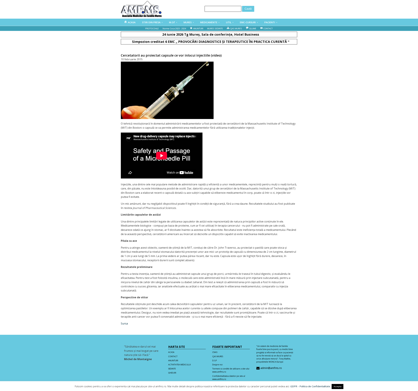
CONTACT (172, 356)
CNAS (214, 352)
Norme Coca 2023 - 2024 (174, 28)
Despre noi (217, 364)
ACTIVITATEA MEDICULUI (179, 364)
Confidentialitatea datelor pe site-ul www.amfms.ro (228, 378)
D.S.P (214, 360)
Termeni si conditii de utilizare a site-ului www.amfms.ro (230, 370)
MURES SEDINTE (215, 28)
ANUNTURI (173, 360)
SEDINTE (172, 368)
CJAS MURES (217, 356)
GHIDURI (172, 372)
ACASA (171, 352)
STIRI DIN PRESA (151, 22)
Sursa (124, 323)
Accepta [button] (337, 386)
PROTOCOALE (152, 28)
